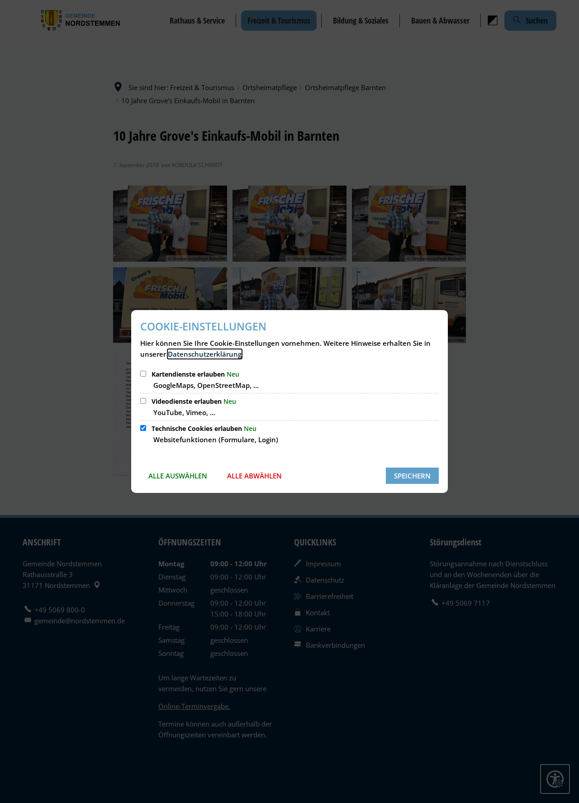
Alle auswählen (177, 475)
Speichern (412, 475)
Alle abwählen (254, 475)
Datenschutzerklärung (205, 353)
